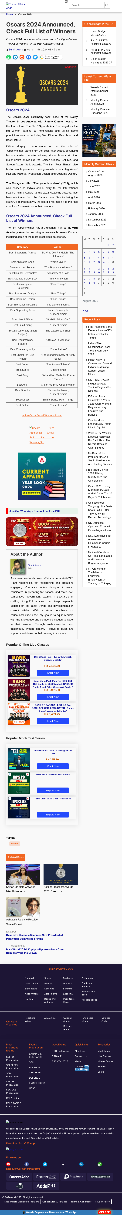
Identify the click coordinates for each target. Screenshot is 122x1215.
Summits (67, 988)
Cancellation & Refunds (54, 1201)
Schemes (49, 988)
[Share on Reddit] (22, 57)
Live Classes (104, 1056)
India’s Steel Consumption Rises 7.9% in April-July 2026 (99, 349)
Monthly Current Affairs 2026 (99, 102)
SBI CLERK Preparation (12, 1067)
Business (68, 978)
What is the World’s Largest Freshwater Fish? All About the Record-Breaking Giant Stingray (99, 440)
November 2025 (97, 225)
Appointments (32, 993)
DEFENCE (34, 1078)
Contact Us (81, 1056)
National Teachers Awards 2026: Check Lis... (58, 889)
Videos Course (105, 1061)
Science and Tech (88, 993)
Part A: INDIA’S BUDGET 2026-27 (101, 42)
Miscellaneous (89, 999)
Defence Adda (67, 1028)
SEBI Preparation (12, 1075)
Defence (67, 983)
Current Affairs (67, 1019)
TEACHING (35, 1072)
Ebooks (102, 1066)
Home (9, 14)
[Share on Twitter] (35, 57)
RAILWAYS (34, 1067)
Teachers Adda (30, 1019)
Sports (47, 978)
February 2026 (96, 208)
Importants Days (69, 1000)
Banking (29, 999)
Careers (82, 1068)
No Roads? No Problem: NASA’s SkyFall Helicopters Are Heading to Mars (100, 459)
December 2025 (97, 219)
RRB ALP (57, 1056)
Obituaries (87, 978)
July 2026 (93, 180)
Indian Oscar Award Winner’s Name (42, 415)
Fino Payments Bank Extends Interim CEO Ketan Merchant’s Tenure (100, 332)
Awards (14, 843)
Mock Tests (104, 1051)
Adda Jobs (50, 1018)
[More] (66, 2)
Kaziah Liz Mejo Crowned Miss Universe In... (20, 889)
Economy (68, 993)
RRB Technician (60, 1051)
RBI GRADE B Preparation (13, 1105)
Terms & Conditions (81, 1201)
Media (78, 1061)
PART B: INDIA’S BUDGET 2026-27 (101, 51)
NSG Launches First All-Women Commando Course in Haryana (99, 541)
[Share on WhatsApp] (8, 57)
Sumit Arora (16, 49)
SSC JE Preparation (12, 1083)
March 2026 (95, 203)
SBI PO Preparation (12, 1058)
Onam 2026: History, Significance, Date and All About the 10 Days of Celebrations (100, 492)
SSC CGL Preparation (12, 1091)
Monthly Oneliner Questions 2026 (100, 111)
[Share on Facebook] (28, 57)
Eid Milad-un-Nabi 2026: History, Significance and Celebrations (98, 475)
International (31, 983)
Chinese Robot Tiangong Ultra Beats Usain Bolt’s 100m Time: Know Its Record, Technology (100, 510)
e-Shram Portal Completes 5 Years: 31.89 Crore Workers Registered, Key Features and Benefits (100, 405)
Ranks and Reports (87, 985)
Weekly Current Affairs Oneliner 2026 (99, 91)
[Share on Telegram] (15, 57)
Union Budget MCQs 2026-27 (99, 33)
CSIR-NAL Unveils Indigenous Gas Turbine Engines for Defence (99, 385)
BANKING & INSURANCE (36, 1055)
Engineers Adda (87, 1019)
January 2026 (96, 214)
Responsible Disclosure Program (21, 1201)
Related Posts (16, 857)
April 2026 (94, 197)
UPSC (32, 1088)
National (29, 978)
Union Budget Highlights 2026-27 (101, 61)
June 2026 (94, 186)
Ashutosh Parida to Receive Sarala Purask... (22, 922)
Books (101, 1072)
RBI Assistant (13, 1098)
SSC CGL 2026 (60, 1061)
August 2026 (96, 173)
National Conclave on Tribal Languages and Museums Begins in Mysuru (100, 558)
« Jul (85, 310)
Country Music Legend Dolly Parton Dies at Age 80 (99, 424)
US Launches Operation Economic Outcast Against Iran (99, 527)
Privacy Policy (102, 1201)
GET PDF (104, 1212)
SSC (31, 1062)
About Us (80, 1051)
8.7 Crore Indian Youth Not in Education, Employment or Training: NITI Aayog (99, 576)
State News (31, 988)
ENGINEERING (37, 1083)
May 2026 (93, 191)
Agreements (50, 993)
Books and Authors (50, 1000)
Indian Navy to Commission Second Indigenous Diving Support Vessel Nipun (100, 367)
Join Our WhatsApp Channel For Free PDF (35, 511)
